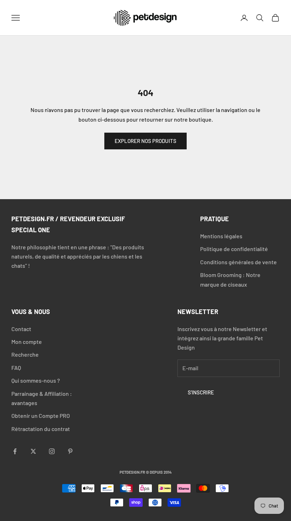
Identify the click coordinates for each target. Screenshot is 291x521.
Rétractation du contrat (40, 428)
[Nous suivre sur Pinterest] (70, 451)
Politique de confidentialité (234, 248)
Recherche (25, 354)
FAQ (16, 367)
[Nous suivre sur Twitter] (33, 451)
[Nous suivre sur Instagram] (51, 451)
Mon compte (26, 341)
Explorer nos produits (145, 141)
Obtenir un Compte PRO (40, 415)
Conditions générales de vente (238, 262)
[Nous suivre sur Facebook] (14, 451)
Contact (21, 328)
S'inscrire (201, 392)
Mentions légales (221, 236)
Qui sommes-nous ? (35, 380)
